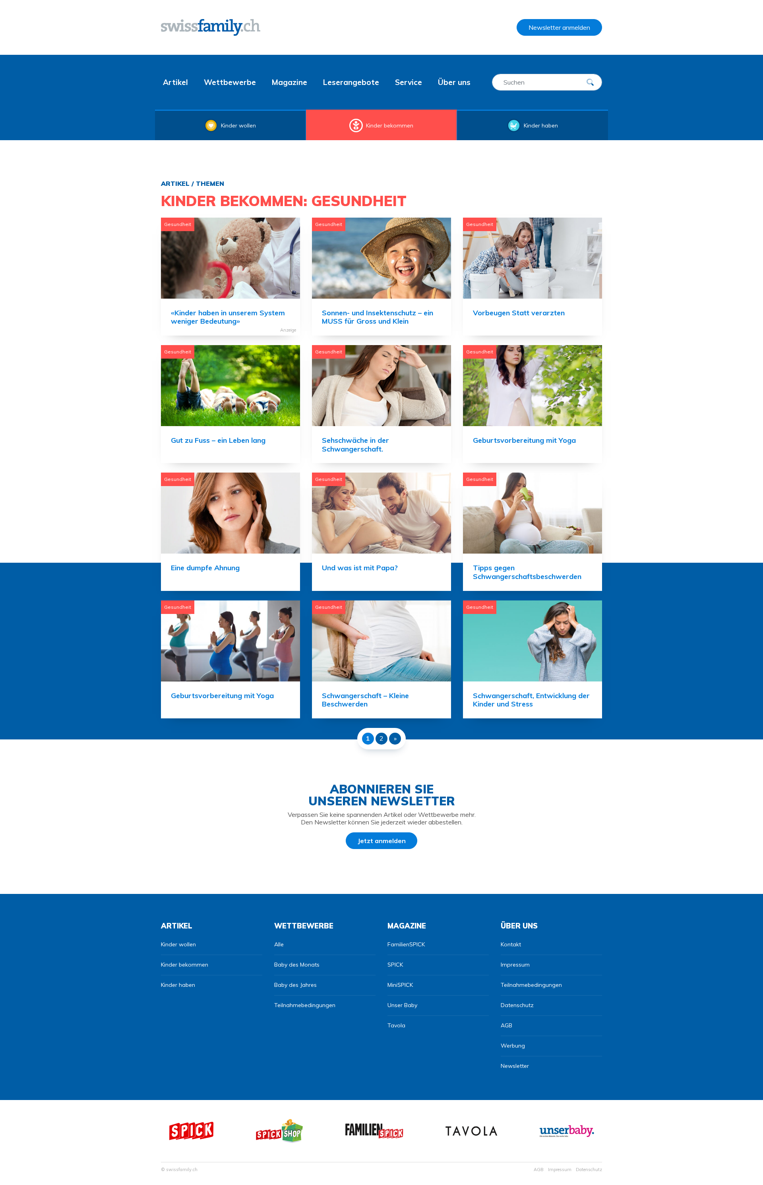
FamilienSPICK (406, 944)
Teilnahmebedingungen (304, 1005)
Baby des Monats (297, 964)
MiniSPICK (400, 984)
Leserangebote (351, 82)
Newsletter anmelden (559, 27)
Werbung (513, 1045)
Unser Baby (402, 1005)
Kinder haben (541, 125)
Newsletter (515, 1065)
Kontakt (511, 944)
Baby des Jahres (295, 984)
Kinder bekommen (389, 125)
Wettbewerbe (230, 82)
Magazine (289, 82)
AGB (506, 1025)
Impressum (515, 964)
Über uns (454, 82)
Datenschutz (517, 1005)
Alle (279, 944)
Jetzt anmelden (382, 841)
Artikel (175, 82)
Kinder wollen (238, 125)
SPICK (395, 964)
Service (408, 82)
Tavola (396, 1025)
